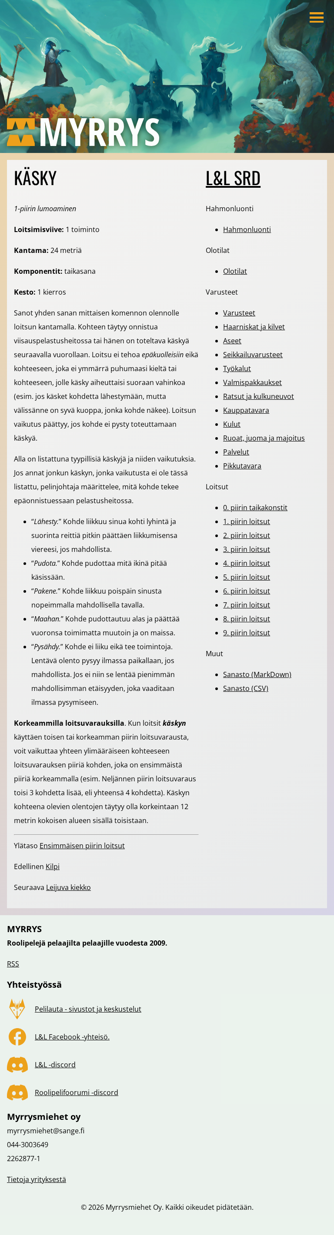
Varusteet (239, 313)
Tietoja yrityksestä (36, 1179)
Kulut (231, 424)
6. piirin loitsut (246, 591)
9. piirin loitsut (246, 632)
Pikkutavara (242, 466)
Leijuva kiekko (68, 887)
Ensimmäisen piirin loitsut (82, 845)
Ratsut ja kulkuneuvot (258, 396)
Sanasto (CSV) (245, 688)
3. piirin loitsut (246, 549)
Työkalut (237, 368)
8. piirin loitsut (246, 619)
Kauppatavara (246, 410)
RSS (13, 964)
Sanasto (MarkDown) (257, 674)
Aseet (232, 340)
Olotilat (235, 271)
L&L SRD (233, 177)
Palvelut (236, 452)
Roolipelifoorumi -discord (76, 1092)
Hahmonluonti (247, 229)
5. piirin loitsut (246, 577)
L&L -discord (55, 1064)
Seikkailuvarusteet (253, 354)
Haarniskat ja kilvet (254, 327)
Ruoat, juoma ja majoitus (264, 438)
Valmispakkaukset (252, 382)
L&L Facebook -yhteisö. (72, 1037)
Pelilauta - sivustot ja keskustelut (88, 1009)
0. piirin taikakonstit (255, 507)
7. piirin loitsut (246, 605)
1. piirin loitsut (246, 521)
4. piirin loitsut (246, 563)
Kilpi (53, 866)
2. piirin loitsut (246, 535)
